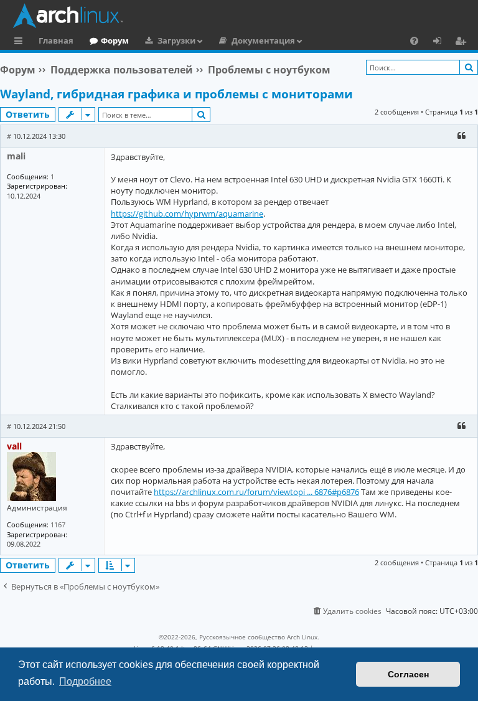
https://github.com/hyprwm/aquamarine (187, 213)
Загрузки (176, 40)
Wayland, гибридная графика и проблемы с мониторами (176, 94)
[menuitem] (414, 40)
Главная (56, 40)
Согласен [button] (408, 674)
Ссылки (21, 42)
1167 (57, 524)
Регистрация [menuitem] (463, 42)
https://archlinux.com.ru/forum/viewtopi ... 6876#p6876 (256, 491)
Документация (263, 40)
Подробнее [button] (85, 681)
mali (16, 156)
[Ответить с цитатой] (461, 135)
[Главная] (242, 15)
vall (14, 446)
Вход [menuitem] (441, 42)
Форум (115, 40)
